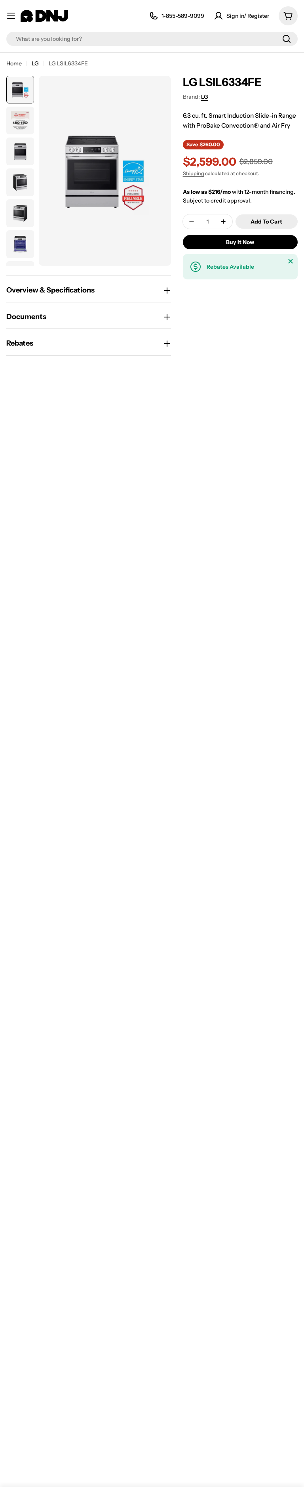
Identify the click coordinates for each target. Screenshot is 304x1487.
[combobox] (152, 39)
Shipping (193, 173)
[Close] (290, 261)
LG (35, 63)
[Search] (286, 39)
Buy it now (240, 242)
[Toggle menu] (11, 16)
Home (14, 63)
